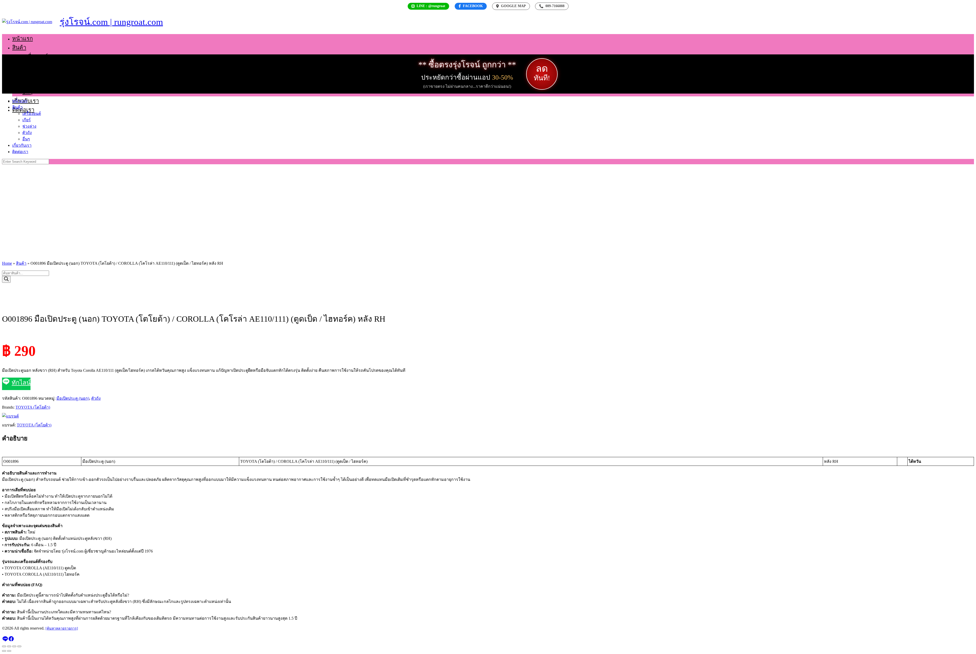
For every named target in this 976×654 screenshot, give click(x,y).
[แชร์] (14, 646)
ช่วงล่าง (31, 74)
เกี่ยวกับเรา (22, 145)
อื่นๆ (27, 92)
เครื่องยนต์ (35, 56)
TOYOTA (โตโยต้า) (33, 407)
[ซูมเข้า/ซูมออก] (4, 646)
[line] (5, 640)
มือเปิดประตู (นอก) (72, 398)
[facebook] (11, 640)
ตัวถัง (28, 83)
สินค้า (19, 47)
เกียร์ (28, 65)
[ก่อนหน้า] (4, 651)
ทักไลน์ (21, 382)
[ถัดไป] (9, 651)
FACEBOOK (473, 6)
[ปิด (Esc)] (19, 646)
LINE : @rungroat (431, 6)
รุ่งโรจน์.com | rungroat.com (111, 22)
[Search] (6, 279)
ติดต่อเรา (23, 110)
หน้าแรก (22, 38)
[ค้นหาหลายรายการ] (61, 628)
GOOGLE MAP (513, 6)
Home (7, 263)
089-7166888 (552, 6)
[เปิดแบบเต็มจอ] (9, 646)
